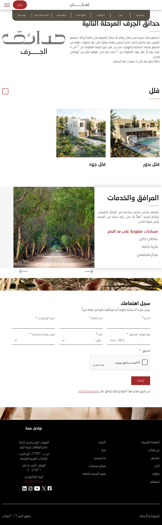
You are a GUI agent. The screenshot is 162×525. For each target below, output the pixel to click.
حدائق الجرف (81, 15)
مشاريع (155, 458)
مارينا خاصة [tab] (150, 247)
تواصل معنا (22, 15)
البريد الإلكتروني (46, 318)
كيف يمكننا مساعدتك (43, 334)
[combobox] (112, 341)
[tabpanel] (53, 227)
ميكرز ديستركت (97, 466)
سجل (20, 4)
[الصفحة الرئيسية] (81, 5)
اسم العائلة (96, 318)
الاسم (147, 318)
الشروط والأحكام (88, 391)
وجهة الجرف (61, 15)
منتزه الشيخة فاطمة (94, 474)
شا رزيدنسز (100, 458)
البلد (100, 334)
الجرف (102, 442)
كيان (120, 15)
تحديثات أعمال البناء (41, 15)
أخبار (157, 466)
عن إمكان (154, 450)
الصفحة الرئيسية (150, 442)
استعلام (155, 481)
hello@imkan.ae (33, 481)
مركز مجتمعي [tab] (147, 255)
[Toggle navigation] (7, 5)
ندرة (103, 450)
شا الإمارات (101, 15)
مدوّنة (156, 474)
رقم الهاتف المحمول (139, 334)
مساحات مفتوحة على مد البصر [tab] (133, 231)
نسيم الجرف (140, 15)
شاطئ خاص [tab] (148, 239)
